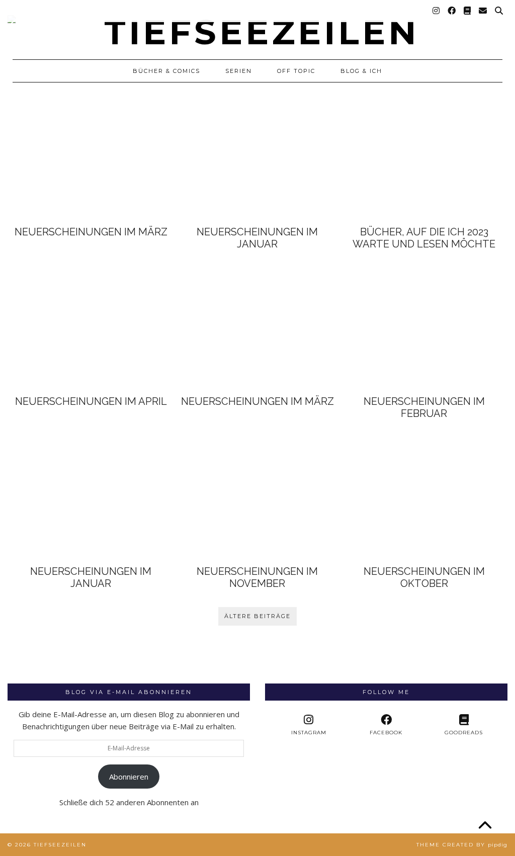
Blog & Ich (361, 70)
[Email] (483, 11)
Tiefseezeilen (60, 844)
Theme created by (461, 844)
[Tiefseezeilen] (257, 24)
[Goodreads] (468, 11)
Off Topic (296, 70)
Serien (238, 70)
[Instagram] (437, 11)
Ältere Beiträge (257, 616)
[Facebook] (452, 11)
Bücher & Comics (166, 70)
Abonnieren (128, 777)
